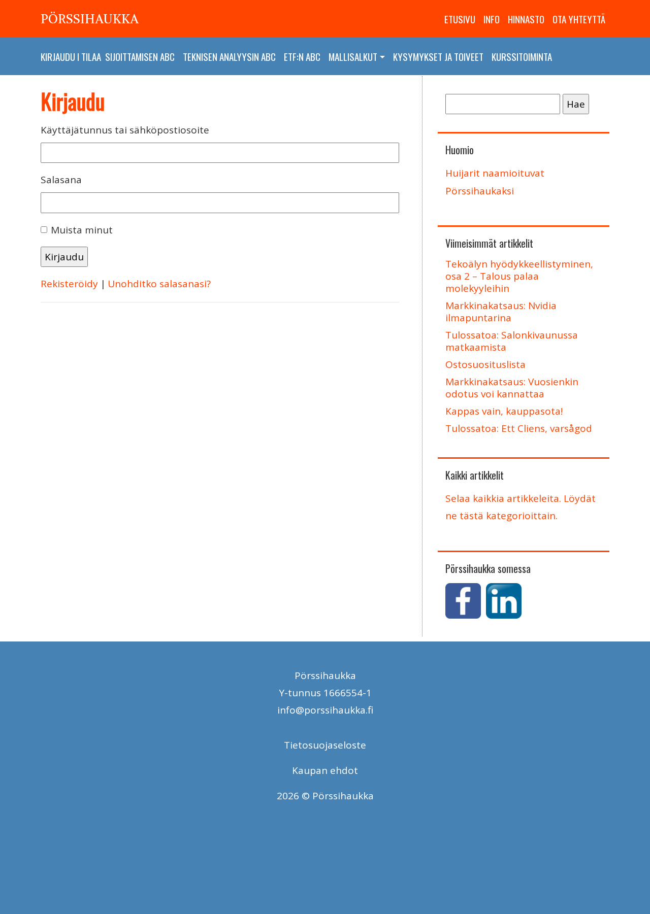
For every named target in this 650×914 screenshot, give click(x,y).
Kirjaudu (58, 56)
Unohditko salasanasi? (159, 283)
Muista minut (82, 229)
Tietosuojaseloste (325, 745)
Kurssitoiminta (522, 56)
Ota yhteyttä (578, 19)
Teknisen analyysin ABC (229, 56)
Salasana (61, 179)
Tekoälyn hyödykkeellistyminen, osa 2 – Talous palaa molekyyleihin (519, 276)
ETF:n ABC (302, 56)
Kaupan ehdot (325, 770)
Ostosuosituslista (485, 364)
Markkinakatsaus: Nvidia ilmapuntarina (501, 311)
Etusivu (459, 19)
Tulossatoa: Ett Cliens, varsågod (518, 428)
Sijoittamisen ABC (140, 56)
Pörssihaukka (90, 19)
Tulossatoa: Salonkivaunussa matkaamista (511, 341)
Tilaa (91, 56)
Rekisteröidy (69, 283)
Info (491, 19)
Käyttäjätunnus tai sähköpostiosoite (125, 130)
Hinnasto (526, 19)
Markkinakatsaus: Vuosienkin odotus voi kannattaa (511, 387)
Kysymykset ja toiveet (438, 56)
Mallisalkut (353, 56)
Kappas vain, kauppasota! (504, 411)
